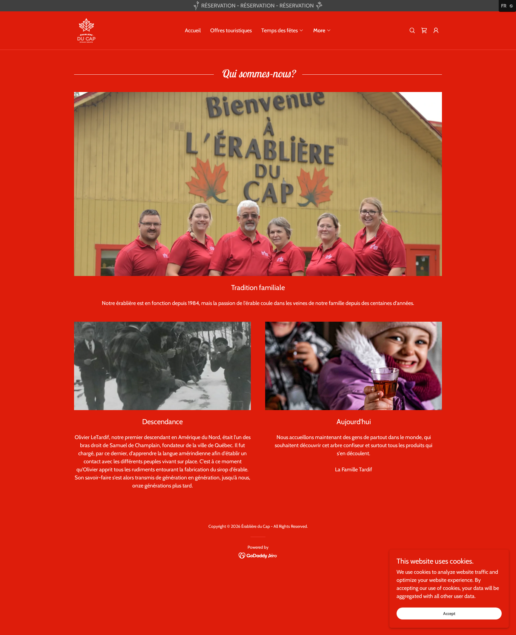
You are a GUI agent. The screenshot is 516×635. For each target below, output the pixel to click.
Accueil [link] (193, 30)
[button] (282, 30)
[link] (86, 30)
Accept (449, 613)
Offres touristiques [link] (231, 30)
